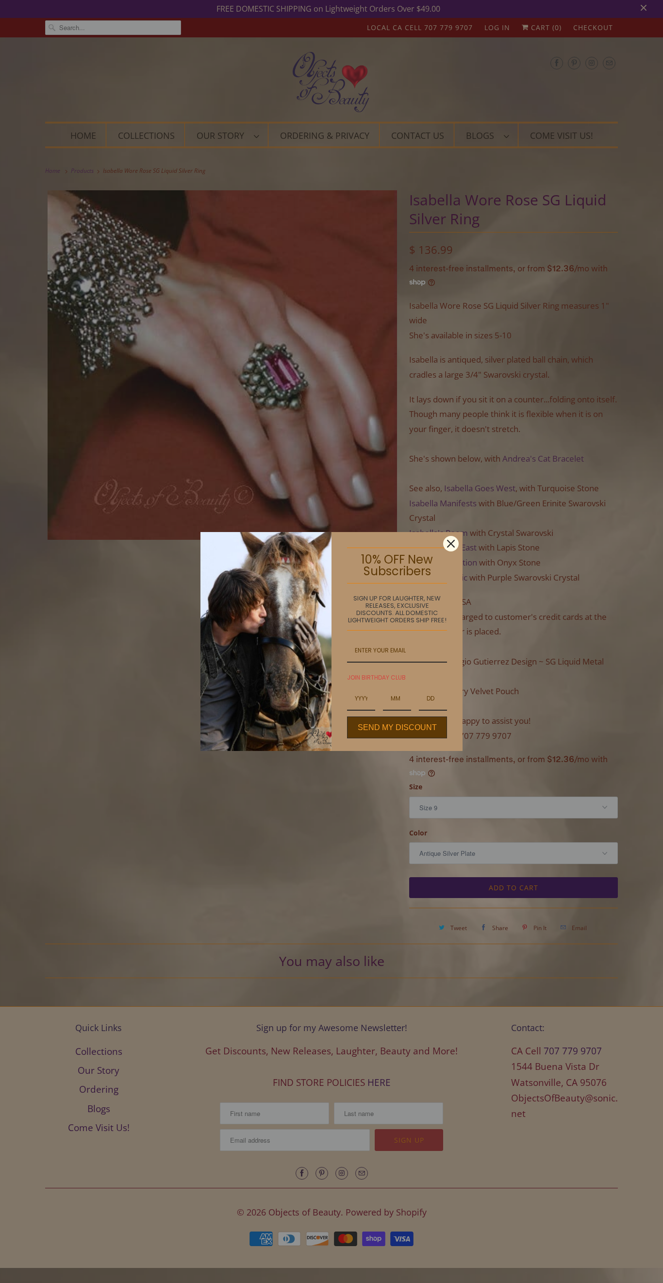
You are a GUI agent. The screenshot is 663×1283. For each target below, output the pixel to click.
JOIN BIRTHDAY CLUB (376, 677)
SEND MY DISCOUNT (397, 727)
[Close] (451, 543)
